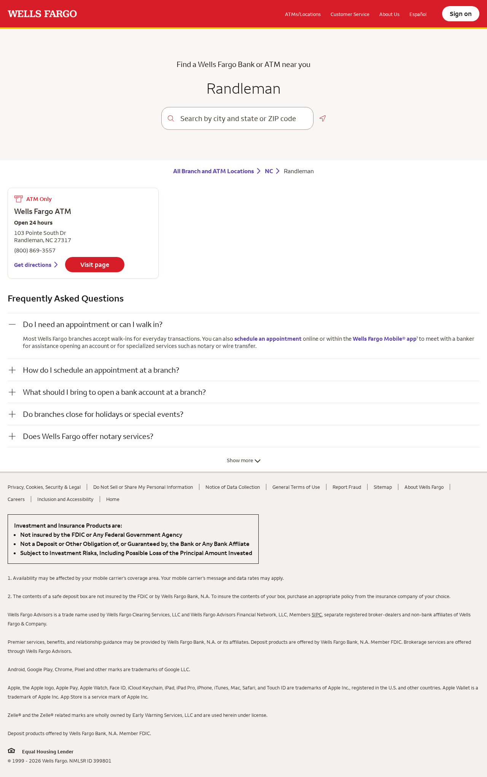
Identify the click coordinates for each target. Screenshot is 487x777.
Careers (16, 499)
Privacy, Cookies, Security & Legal (44, 487)
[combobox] (243, 118)
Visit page (94, 264)
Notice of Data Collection (232, 487)
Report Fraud (347, 487)
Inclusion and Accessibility (65, 499)
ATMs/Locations (303, 14)
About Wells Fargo (424, 487)
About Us (389, 14)
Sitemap (383, 487)
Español (418, 14)
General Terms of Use (296, 487)
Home (112, 499)
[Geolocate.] (323, 118)
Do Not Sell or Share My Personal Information (143, 487)
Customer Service (350, 14)
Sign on (461, 14)
